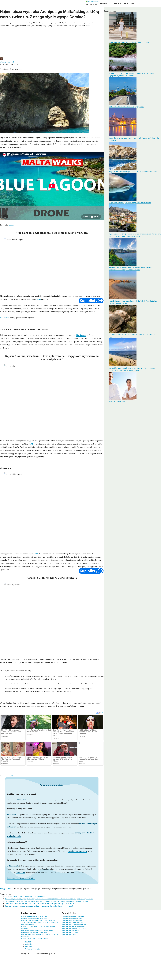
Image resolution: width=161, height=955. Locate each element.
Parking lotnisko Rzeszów (70, 932)
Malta (9, 888)
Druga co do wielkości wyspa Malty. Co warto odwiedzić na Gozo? (133, 172)
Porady (116, 3)
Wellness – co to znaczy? (118, 402)
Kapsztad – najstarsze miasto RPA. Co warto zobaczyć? (38, 920)
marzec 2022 (10, 776)
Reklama (28, 942)
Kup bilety (4, 317)
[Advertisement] (52, 42)
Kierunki (103, 3)
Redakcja (28, 944)
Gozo (39, 299)
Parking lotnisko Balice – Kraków (72, 918)
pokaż (11, 225)
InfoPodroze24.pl (91, 5)
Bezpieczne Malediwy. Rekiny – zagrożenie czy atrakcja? (130, 203)
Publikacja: (10, 64)
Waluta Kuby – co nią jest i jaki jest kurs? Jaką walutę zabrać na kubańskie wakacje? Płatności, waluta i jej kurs (46, 901)
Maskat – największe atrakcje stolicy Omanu (34, 916)
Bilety (32, 443)
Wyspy (2, 888)
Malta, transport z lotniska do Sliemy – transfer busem (25, 896)
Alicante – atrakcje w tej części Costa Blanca (34, 938)
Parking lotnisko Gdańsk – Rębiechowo (74, 924)
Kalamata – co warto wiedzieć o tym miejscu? (35, 918)
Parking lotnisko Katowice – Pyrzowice (73, 926)
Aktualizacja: (11, 69)
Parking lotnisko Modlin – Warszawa (73, 916)
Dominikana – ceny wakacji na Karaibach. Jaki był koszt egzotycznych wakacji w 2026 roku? (39, 904)
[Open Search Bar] (139, 3)
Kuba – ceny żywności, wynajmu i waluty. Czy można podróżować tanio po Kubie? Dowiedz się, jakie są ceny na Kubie (49, 899)
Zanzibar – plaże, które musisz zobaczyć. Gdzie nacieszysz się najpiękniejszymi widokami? (39, 906)
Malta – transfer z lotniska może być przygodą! (126, 107)
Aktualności (129, 3)
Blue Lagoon (81, 335)
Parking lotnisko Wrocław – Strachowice (74, 928)
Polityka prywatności (32, 949)
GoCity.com (20, 872)
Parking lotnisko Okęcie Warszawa (72, 922)
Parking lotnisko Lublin (69, 934)
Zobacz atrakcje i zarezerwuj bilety (21, 878)
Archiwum (28, 946)
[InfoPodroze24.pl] (92, 1)
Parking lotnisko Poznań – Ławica (72, 920)
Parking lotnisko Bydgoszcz (70, 930)
